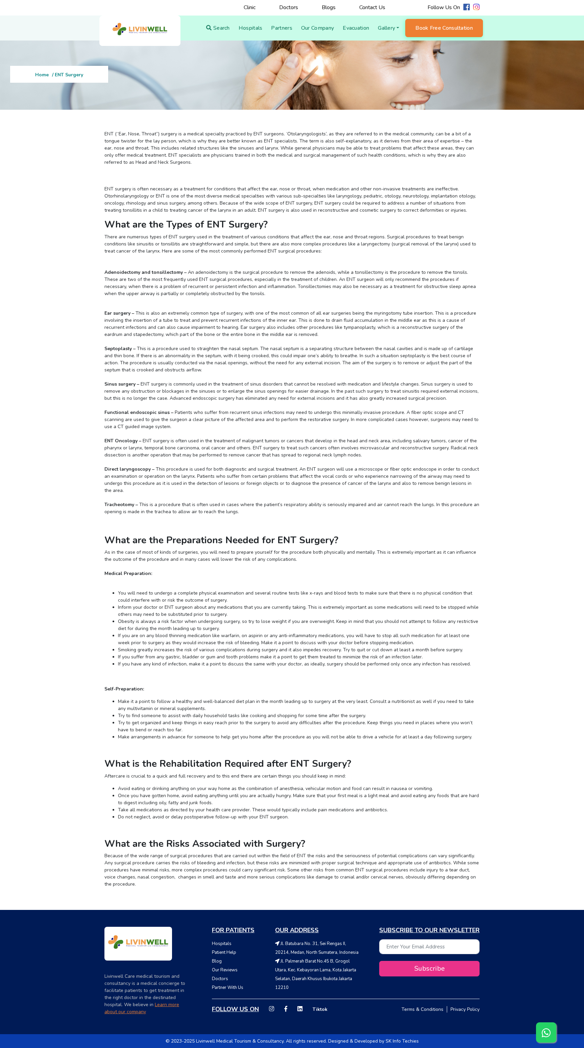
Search (221, 28)
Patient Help (224, 952)
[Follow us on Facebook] (466, 8)
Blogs (329, 7)
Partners (281, 28)
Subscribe (429, 968)
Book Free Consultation (444, 28)
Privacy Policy (465, 1009)
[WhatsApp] (546, 1032)
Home (42, 75)
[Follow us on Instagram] (476, 8)
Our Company (317, 28)
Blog (217, 961)
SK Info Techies (402, 1041)
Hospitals (251, 28)
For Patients (233, 930)
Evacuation (356, 28)
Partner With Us (227, 988)
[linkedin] (299, 1009)
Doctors (288, 7)
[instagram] (271, 1009)
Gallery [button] (386, 28)
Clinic (250, 7)
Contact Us (372, 7)
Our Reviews (225, 970)
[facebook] (285, 1009)
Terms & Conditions (422, 1009)
